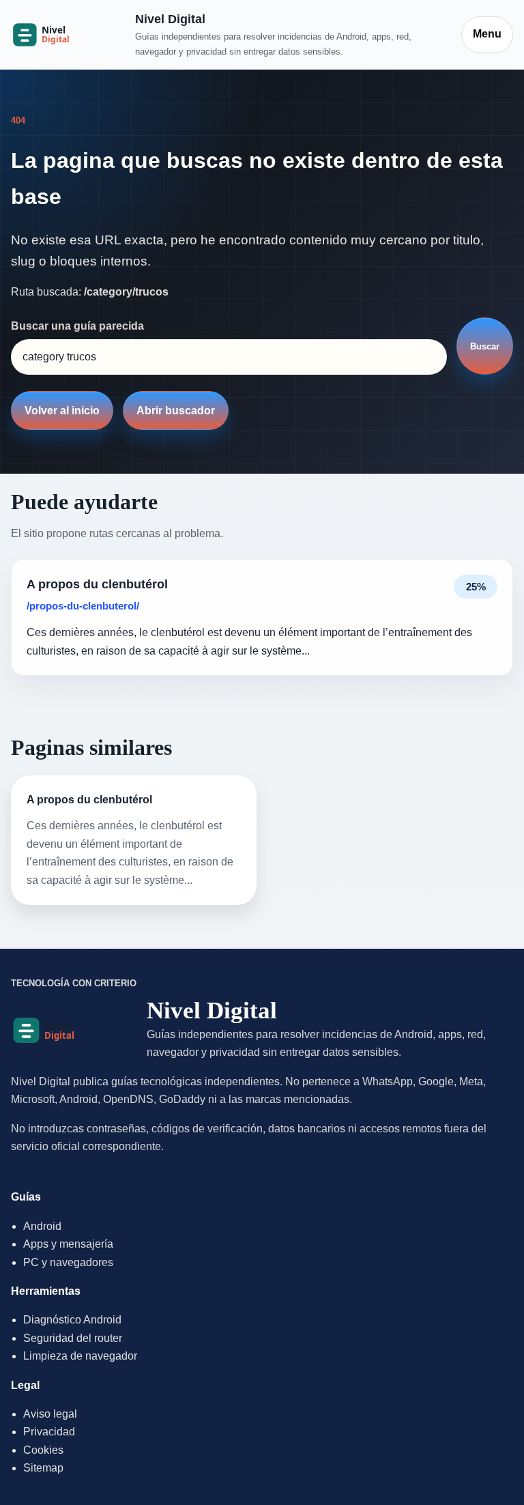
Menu (487, 34)
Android (42, 1226)
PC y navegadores (68, 1262)
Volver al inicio (62, 410)
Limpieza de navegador (80, 1356)
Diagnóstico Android (72, 1319)
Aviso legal (50, 1414)
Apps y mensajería (68, 1244)
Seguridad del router (72, 1338)
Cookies (43, 1450)
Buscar (484, 346)
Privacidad (49, 1431)
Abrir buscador (175, 410)
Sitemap (43, 1468)
